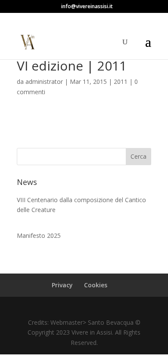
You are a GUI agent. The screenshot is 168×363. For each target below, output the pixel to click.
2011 (121, 81)
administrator (44, 81)
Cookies (95, 285)
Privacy (62, 285)
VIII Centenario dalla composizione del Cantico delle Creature (81, 205)
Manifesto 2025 (39, 235)
